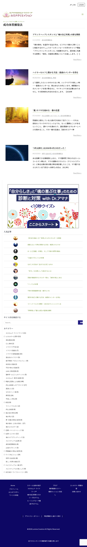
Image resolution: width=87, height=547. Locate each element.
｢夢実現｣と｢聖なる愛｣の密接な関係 (39, 310)
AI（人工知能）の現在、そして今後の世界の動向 (44, 251)
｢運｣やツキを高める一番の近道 (46, 110)
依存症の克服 (10, 364)
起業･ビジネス (10, 434)
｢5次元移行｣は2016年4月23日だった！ (49, 148)
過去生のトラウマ (12, 357)
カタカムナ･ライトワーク (14, 333)
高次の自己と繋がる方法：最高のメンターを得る (44, 297)
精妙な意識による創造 (13, 381)
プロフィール (13, 489)
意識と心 (9, 388)
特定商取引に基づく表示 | (53, 516)
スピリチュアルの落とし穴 (15, 469)
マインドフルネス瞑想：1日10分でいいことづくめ (44, 304)
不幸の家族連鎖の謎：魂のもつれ (39, 291)
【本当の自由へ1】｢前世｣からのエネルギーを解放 (44, 238)
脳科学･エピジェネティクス (15, 374)
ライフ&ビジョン (11, 454)
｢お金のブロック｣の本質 (36, 258)
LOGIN (81, 5)
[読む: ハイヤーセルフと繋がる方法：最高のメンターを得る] (17, 77)
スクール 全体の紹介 (34, 485)
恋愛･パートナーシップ (13, 430)
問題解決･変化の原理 (13, 451)
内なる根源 (9, 409)
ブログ (55, 485)
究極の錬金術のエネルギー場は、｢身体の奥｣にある (45, 277)
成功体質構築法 (47, 40)
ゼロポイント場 (11, 392)
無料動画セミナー (55, 488)
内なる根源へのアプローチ (51, 116)
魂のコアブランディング (14, 437)
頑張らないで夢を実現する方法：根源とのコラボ (44, 245)
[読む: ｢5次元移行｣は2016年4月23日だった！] (17, 152)
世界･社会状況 (46, 153)
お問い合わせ (76, 492)
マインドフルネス (12, 406)
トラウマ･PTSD (11, 347)
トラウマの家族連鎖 (12, 354)
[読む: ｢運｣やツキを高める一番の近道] (17, 114)
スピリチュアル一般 (12, 465)
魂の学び (9, 416)
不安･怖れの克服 (11, 368)
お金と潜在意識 (11, 371)
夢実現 (8, 395)
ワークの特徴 (13, 495)
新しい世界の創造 (12, 461)
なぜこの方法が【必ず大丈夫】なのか (40, 264)
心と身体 (9, 343)
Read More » (77, 59)
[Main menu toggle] (82, 14)
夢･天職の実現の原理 (13, 420)
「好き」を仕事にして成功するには (39, 271)
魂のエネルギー (11, 427)
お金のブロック (11, 448)
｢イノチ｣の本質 (33, 284)
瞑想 (54, 78)
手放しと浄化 (10, 399)
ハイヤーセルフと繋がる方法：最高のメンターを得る (55, 72)
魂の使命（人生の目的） (14, 423)
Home (13, 485)
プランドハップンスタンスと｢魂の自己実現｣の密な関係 (56, 34)
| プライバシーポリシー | (32, 516)
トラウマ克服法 (11, 350)
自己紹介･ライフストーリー (15, 472)
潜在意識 (9, 340)
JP (71, 5)
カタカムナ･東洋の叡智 (13, 378)
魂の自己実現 (10, 413)
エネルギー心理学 (12, 336)
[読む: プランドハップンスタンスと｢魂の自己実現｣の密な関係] (17, 39)
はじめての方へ (14, 492)
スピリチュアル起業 (12, 441)
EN (74, 5)
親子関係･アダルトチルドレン (16, 361)
